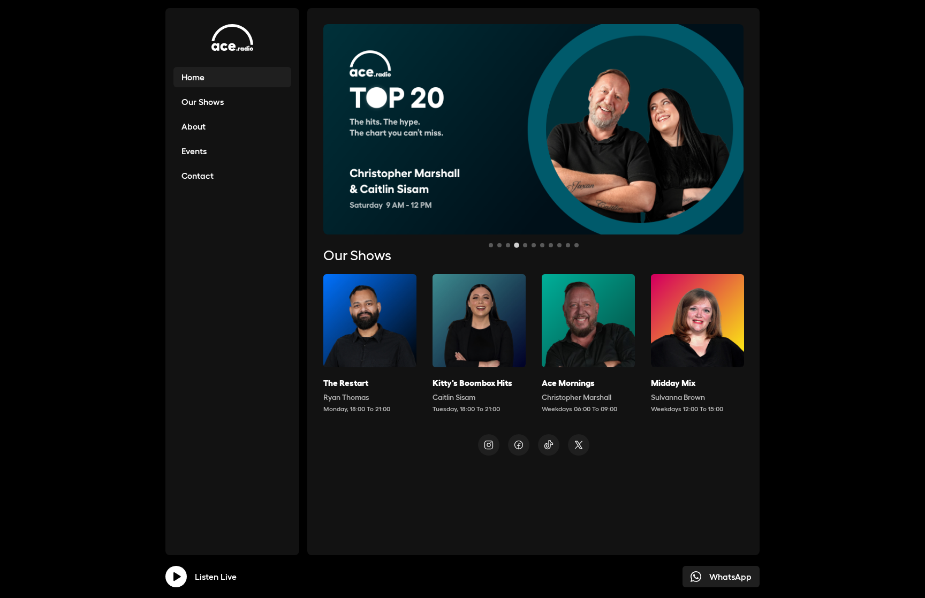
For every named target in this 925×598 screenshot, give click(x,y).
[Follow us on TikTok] (548, 445)
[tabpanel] (533, 129)
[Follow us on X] (578, 445)
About (193, 126)
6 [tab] (534, 245)
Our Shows (202, 102)
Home (192, 77)
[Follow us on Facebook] (518, 445)
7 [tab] (542, 245)
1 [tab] (491, 245)
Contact (197, 175)
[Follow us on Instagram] (488, 445)
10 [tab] (568, 245)
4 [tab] (516, 245)
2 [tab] (499, 245)
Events (194, 151)
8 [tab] (551, 245)
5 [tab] (525, 245)
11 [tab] (576, 245)
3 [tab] (508, 245)
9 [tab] (559, 245)
